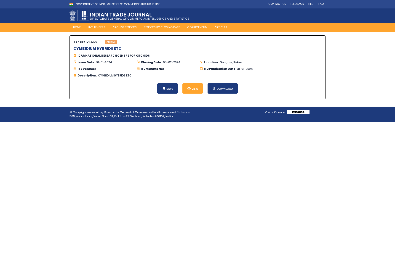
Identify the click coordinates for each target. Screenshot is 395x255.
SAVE (169, 89)
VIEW (194, 89)
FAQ (321, 4)
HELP (311, 4)
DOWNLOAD (224, 89)
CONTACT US (277, 4)
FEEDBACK (297, 4)
